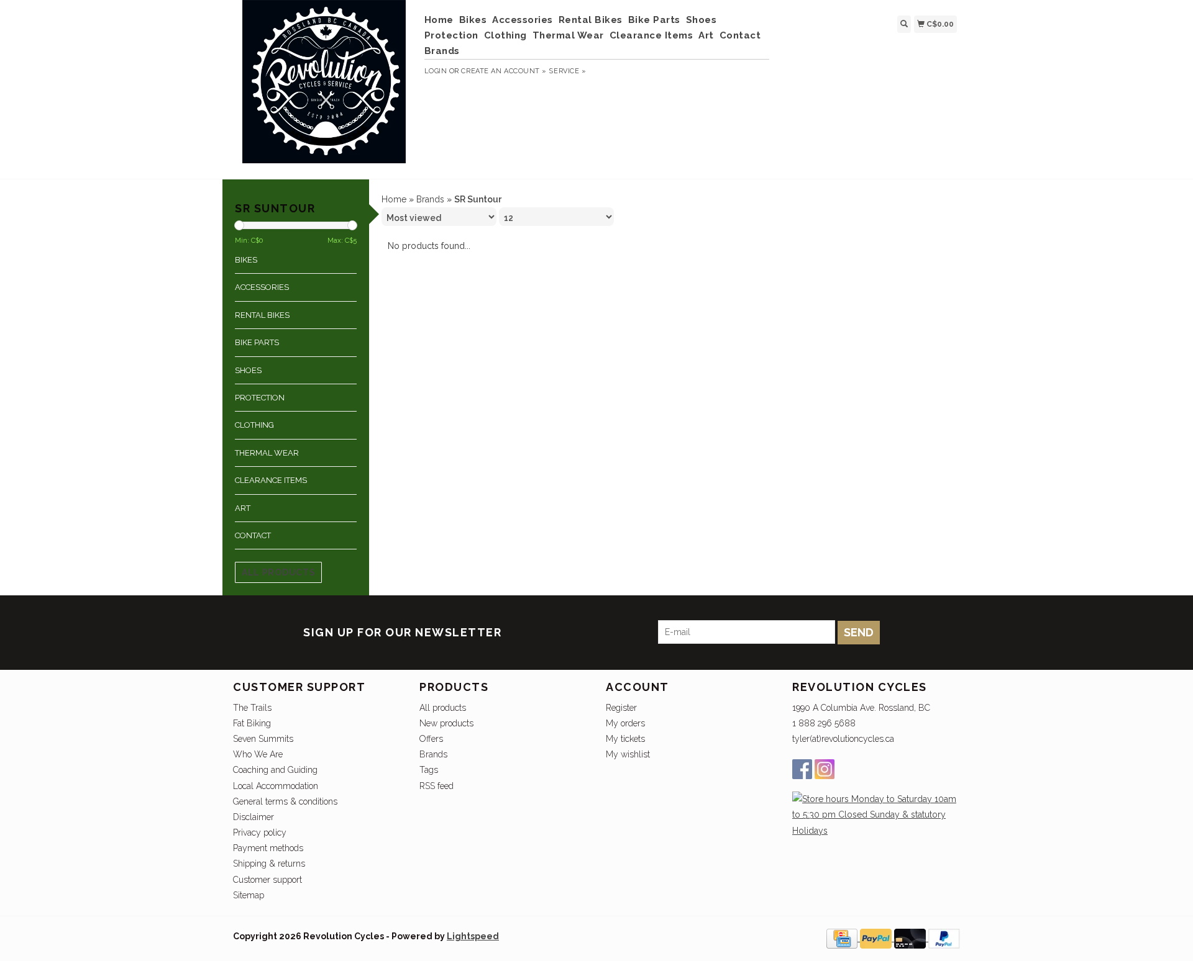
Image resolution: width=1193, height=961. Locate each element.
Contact (740, 35)
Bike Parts (654, 19)
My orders (625, 723)
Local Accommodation (275, 786)
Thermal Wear (568, 35)
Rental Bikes (591, 19)
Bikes (473, 19)
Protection (451, 35)
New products (446, 723)
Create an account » (503, 71)
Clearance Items (651, 35)
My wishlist (628, 754)
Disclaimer (253, 817)
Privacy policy (259, 832)
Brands (442, 50)
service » (567, 71)
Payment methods (268, 848)
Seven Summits (263, 739)
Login (435, 71)
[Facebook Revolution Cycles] (802, 769)
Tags (428, 770)
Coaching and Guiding (275, 770)
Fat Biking (252, 723)
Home (439, 19)
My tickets (625, 739)
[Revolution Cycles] (324, 88)
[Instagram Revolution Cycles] (824, 769)
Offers (431, 739)
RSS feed (436, 786)
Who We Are (258, 754)
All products (278, 572)
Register (621, 708)
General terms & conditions (285, 801)
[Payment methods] (843, 938)
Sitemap (248, 895)
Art (706, 35)
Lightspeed (473, 936)
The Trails (252, 708)
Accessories (522, 19)
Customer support (267, 880)
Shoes (701, 19)
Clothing (505, 35)
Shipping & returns (269, 864)
